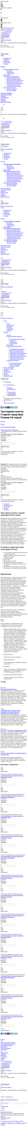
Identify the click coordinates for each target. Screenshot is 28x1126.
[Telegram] (17, 407)
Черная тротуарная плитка (14, 86)
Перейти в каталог (5, 1117)
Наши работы (5, 97)
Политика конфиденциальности (9, 1099)
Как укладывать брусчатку (9, 689)
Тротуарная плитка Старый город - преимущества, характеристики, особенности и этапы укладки (11, 712)
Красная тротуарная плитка (14, 82)
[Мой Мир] (6, 407)
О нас (2, 55)
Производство (7, 58)
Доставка (6, 509)
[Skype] (15, 407)
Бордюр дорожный (12, 89)
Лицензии (6, 59)
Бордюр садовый (11, 90)
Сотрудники (7, 62)
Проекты (3, 96)
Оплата (6, 508)
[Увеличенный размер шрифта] (2, 6)
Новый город (10, 72)
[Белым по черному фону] (1, 11)
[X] (8, 407)
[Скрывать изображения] (1, 21)
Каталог (3, 66)
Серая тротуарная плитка (13, 84)
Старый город (10, 73)
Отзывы (6, 63)
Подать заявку (4, 54)
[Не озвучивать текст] (1, 26)
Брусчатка (9, 70)
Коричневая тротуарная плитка (15, 80)
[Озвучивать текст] (2, 24)
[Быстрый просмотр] (2, 768)
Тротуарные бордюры (10, 87)
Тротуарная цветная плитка (11, 76)
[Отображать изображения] (1, 19)
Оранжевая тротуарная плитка (15, 83)
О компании (4, 1049)
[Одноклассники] (4, 407)
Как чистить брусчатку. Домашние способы (14, 730)
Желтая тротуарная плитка (14, 79)
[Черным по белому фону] (1, 9)
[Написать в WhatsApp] (10, 32)
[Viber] (10, 407)
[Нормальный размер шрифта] (2, 4)
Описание (6, 504)
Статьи (3, 99)
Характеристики (8, 505)
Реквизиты (6, 61)
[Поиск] (2, 108)
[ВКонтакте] (1, 407)
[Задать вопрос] (2, 448)
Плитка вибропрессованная (11, 69)
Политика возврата (6, 1048)
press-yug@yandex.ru (6, 40)
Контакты (4, 100)
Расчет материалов (6, 93)
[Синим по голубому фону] (1, 13)
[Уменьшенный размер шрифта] (1, 2)
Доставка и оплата (6, 94)
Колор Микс (7, 75)
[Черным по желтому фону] (1, 14)
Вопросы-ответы (6, 102)
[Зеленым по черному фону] (1, 16)
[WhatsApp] (12, 407)
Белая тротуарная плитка (13, 77)
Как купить (7, 506)
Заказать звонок (5, 37)
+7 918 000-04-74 (7, 31)
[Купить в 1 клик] (2, 770)
